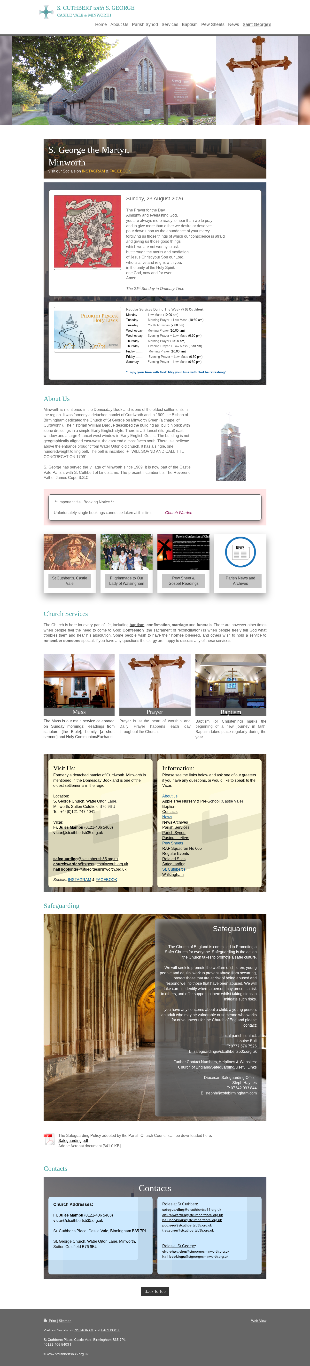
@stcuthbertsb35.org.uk (85, 859)
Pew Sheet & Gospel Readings (184, 580)
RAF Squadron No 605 (182, 848)
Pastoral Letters (175, 838)
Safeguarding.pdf (73, 1141)
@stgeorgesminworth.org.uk (90, 864)
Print (52, 1321)
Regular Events (175, 853)
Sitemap (65, 1321)
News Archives (175, 822)
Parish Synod (174, 833)
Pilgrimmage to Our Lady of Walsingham (126, 580)
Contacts (170, 812)
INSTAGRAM (83, 1330)
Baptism (169, 806)
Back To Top (155, 1291)
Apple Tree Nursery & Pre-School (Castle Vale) (202, 801)
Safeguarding (174, 864)
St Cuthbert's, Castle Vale (69, 580)
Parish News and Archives (240, 580)
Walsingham (173, 875)
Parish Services (175, 827)
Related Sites (174, 859)
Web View (258, 1321)
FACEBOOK (110, 1330)
